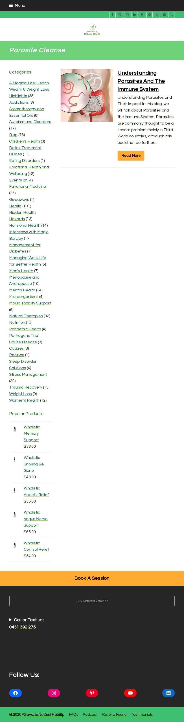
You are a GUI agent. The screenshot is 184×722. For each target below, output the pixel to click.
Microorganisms (23, 297)
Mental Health (22, 290)
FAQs (73, 714)
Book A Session (92, 578)
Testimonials (142, 714)
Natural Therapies (26, 316)
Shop (59, 714)
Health (15, 206)
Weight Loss (20, 394)
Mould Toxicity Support (30, 303)
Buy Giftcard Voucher (92, 601)
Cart (47, 714)
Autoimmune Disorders (30, 122)
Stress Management (28, 374)
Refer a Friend (114, 714)
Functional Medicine (27, 186)
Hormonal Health (24, 225)
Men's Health (21, 271)
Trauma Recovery (25, 387)
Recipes (16, 355)
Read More (131, 155)
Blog (13, 135)
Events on (18, 180)
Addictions (19, 102)
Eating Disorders (24, 161)
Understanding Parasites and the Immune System (141, 81)
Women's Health (24, 400)
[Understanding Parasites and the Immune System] (87, 118)
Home (14, 714)
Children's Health (24, 141)
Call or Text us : (26, 623)
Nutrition (17, 322)
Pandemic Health (25, 329)
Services (31, 714)
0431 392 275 (22, 627)
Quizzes (16, 348)
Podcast (90, 714)
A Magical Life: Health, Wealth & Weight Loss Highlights (29, 89)
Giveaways (19, 199)
